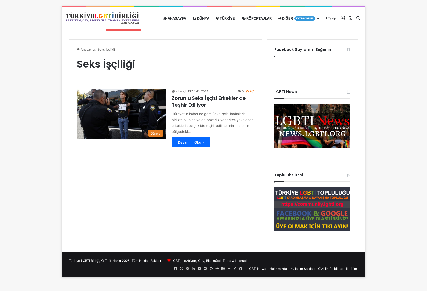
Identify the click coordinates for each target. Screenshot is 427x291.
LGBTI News (256, 268)
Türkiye (227, 18)
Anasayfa (176, 18)
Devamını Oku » (191, 142)
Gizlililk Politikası (330, 268)
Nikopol (180, 91)
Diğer (297, 18)
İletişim (351, 268)
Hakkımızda (278, 268)
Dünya (202, 18)
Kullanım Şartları (302, 268)
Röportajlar (259, 18)
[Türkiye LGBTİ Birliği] (102, 18)
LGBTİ (175, 261)
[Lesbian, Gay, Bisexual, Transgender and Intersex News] (312, 147)
